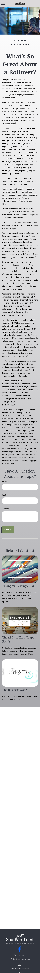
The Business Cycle (14, 690)
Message (5, 508)
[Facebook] (19, 949)
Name (4, 481)
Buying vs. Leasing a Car (18, 586)
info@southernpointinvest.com (20, 959)
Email (4, 495)
